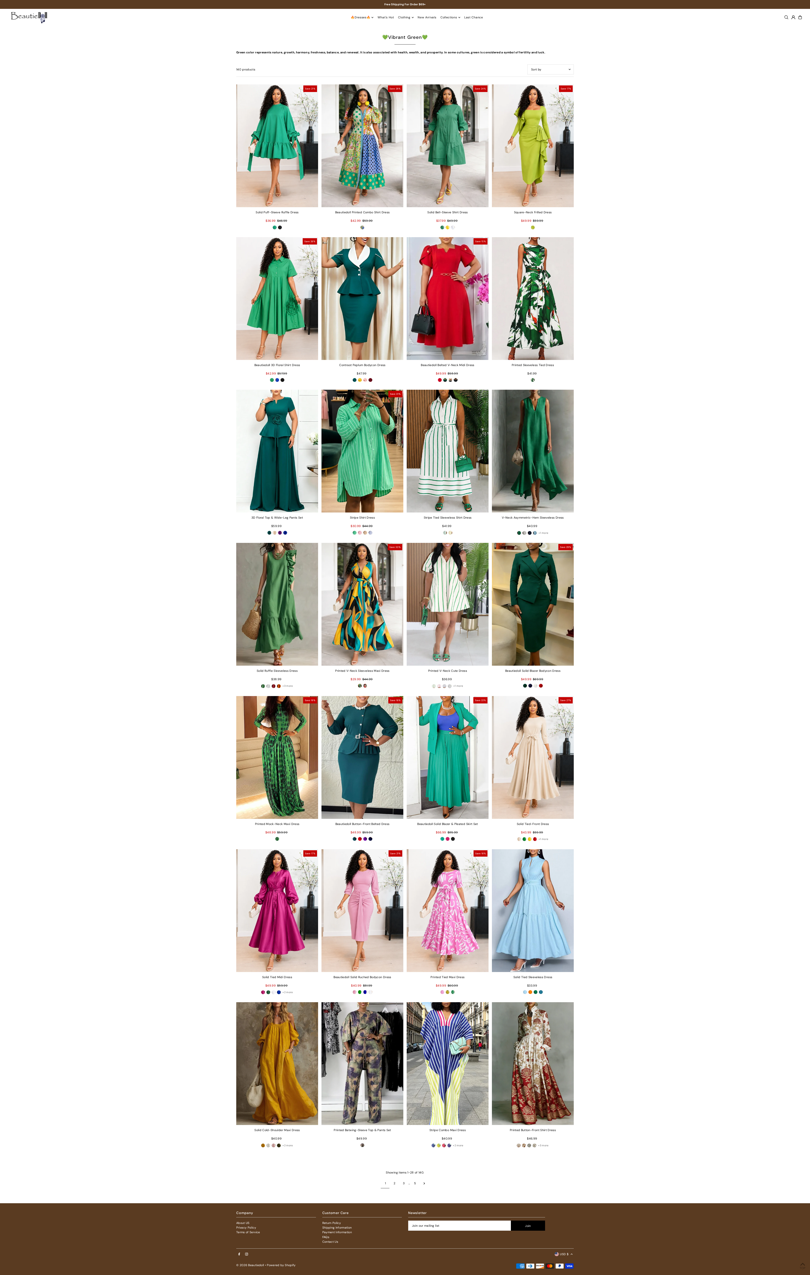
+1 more (543, 533)
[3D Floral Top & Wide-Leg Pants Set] (277, 451)
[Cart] (800, 17)
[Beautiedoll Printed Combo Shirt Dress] (362, 145)
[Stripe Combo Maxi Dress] (448, 1063)
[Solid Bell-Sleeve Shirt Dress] (448, 145)
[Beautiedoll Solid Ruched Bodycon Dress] (362, 910)
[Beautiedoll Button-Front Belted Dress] (362, 757)
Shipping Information (337, 1227)
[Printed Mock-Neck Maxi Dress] (277, 757)
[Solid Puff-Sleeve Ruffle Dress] (277, 145)
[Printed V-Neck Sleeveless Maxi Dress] (362, 604)
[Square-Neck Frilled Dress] (533, 145)
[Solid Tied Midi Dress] (277, 910)
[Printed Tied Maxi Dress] (448, 910)
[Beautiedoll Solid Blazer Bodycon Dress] (533, 604)
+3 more (287, 686)
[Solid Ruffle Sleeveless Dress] (277, 604)
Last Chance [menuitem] (473, 17)
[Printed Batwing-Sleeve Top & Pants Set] (362, 1063)
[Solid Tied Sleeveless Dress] (533, 910)
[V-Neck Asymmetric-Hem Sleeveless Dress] (533, 451)
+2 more (287, 992)
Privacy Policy (246, 1227)
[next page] (424, 1183)
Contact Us (330, 1242)
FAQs (325, 1237)
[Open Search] (786, 17)
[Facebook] (239, 1254)
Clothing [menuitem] (404, 17)
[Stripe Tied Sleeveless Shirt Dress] (448, 451)
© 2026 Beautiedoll (250, 1265)
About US (243, 1223)
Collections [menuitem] (448, 17)
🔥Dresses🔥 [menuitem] (360, 17)
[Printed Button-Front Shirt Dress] (533, 1063)
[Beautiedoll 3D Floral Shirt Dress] (277, 298)
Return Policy (331, 1223)
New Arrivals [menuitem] (427, 17)
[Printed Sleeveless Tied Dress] (533, 298)
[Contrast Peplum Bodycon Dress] (362, 298)
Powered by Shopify (281, 1265)
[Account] (793, 17)
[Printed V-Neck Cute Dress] (448, 604)
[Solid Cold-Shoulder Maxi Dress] (277, 1063)
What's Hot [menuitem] (386, 17)
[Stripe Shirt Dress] (362, 451)
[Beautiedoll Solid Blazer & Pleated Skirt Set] (448, 757)
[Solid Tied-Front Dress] (533, 757)
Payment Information (337, 1232)
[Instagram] (246, 1254)
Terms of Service (248, 1232)
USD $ (564, 1254)
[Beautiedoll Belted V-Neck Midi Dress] (448, 298)
